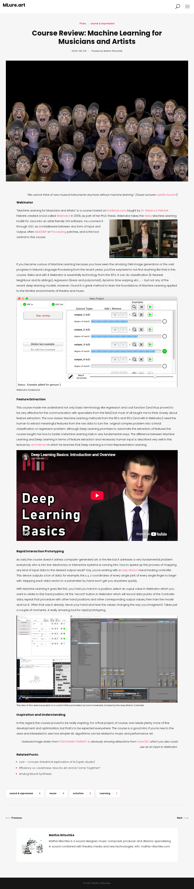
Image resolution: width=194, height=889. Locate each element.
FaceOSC (143, 741)
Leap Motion (129, 570)
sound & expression (102, 23)
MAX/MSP (41, 232)
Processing (58, 232)
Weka (148, 216)
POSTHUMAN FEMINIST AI (74, 741)
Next (179, 817)
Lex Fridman (39, 445)
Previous (17, 817)
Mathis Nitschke (113, 50)
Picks (83, 23)
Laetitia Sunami (166, 195)
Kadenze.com (116, 210)
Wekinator (63, 216)
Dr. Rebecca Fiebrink (154, 210)
